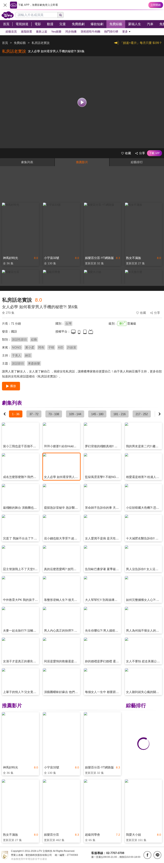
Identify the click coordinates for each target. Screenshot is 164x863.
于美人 (16, 355)
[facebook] (147, 855)
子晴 (51, 347)
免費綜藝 (20, 42)
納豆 (28, 355)
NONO (16, 347)
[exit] (5, 5)
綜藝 (34, 339)
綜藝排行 (137, 162)
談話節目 (18, 363)
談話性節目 (19, 339)
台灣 (68, 323)
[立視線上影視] (8, 15)
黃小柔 (29, 347)
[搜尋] (61, 15)
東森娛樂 (34, 363)
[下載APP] (154, 153)
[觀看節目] (82, 102)
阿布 (41, 347)
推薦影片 (82, 162)
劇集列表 (27, 162)
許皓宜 (71, 347)
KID (60, 347)
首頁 (5, 42)
